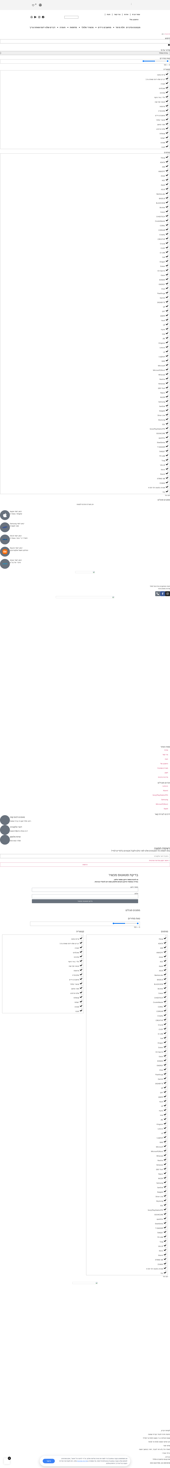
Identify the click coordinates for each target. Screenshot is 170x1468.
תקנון (166, 773)
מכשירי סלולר (87, 27)
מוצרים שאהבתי (162, 768)
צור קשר (117, 14)
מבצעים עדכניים (133, 27)
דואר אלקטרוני (16, 827)
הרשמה (85, 865)
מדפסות (73, 27)
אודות (126, 14)
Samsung (164, 800)
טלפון (136, 893)
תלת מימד (120, 27)
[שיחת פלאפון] (5, 840)
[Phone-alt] (157, 593)
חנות (108, 14)
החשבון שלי (133, 20)
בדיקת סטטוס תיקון (71, 17)
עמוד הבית (136, 14)
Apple (166, 809)
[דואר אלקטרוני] (5, 830)
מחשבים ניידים (104, 27)
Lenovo (165, 786)
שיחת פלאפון (15, 837)
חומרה (63, 27)
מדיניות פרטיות (163, 777)
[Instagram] (167, 593)
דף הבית (167, 34)
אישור (49, 1461)
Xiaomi (165, 791)
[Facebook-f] (162, 593)
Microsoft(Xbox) (162, 804)
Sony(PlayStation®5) (160, 795)
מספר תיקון (134, 887)
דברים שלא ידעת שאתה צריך (42, 27)
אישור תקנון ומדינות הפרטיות (158, 860)
